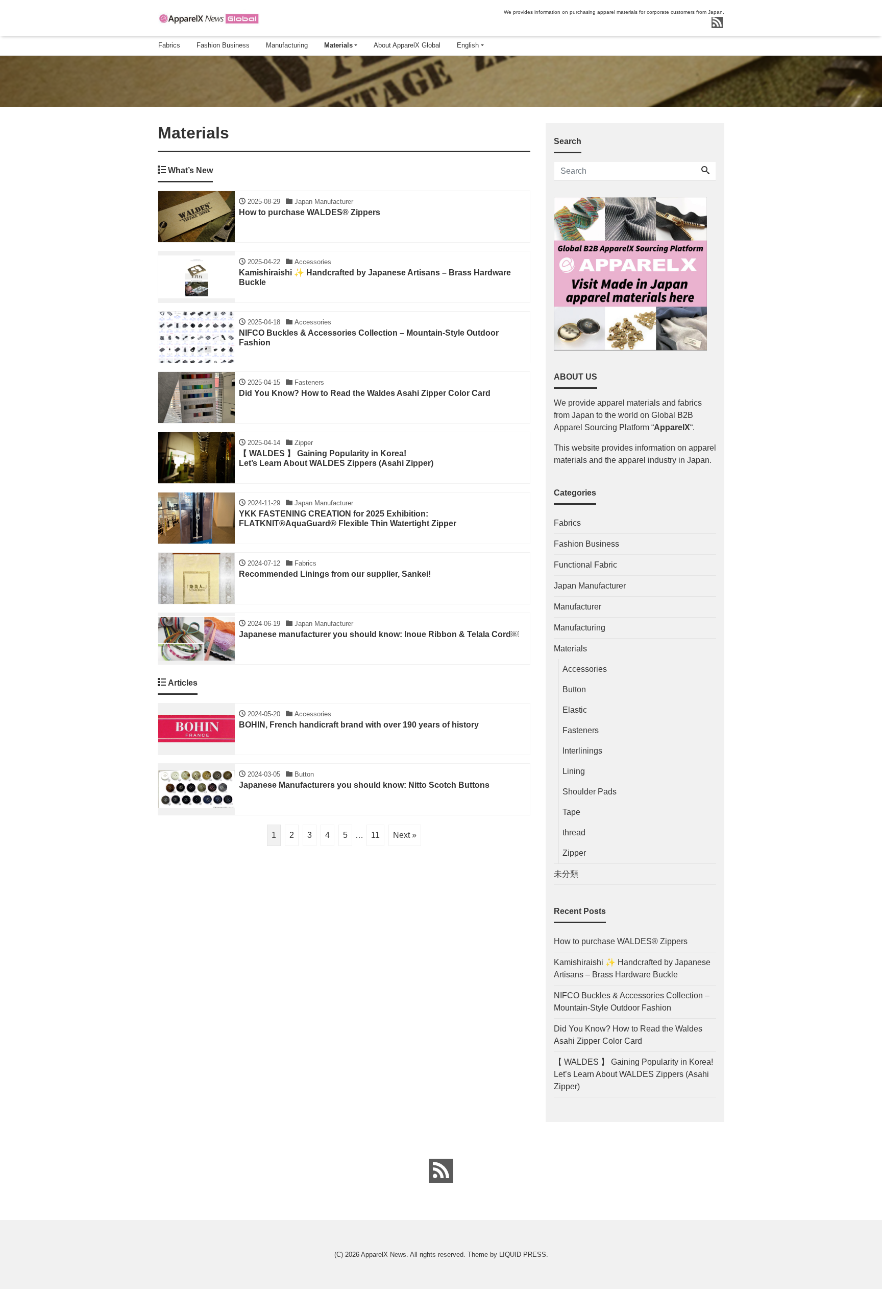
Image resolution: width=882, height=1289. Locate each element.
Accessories (584, 669)
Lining (573, 771)
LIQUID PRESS (522, 1254)
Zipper (574, 853)
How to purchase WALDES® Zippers (621, 941)
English (468, 45)
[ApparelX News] (209, 17)
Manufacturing (287, 45)
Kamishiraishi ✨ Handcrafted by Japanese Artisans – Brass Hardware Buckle (632, 968)
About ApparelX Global (407, 45)
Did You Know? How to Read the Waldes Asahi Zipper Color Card (628, 1034)
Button (574, 689)
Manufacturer (577, 606)
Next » (404, 835)
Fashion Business (223, 45)
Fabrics (169, 45)
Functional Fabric (585, 564)
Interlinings (582, 750)
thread (573, 832)
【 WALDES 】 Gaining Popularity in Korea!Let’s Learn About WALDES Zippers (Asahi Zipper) (633, 1074)
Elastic (574, 710)
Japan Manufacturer (590, 585)
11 (375, 835)
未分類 (566, 874)
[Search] (705, 171)
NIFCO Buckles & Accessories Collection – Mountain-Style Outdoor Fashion (631, 1001)
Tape (571, 812)
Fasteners (580, 730)
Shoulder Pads (589, 791)
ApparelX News (383, 1254)
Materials (338, 45)
